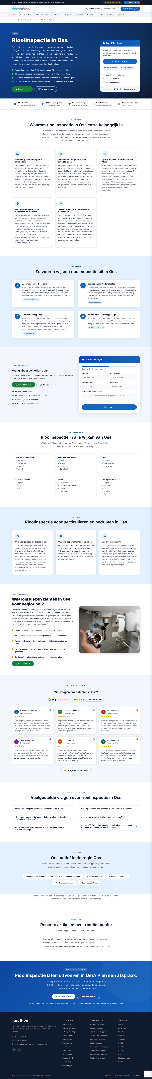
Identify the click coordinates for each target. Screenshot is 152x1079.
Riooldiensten (25, 15)
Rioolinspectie (34, 20)
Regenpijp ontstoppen (98, 1050)
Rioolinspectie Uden (119, 876)
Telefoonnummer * (88, 382)
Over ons (79, 15)
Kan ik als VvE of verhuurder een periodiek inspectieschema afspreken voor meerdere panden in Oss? (106, 826)
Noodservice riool (68, 1058)
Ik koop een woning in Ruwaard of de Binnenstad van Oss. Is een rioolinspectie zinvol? (40, 818)
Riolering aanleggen (69, 1028)
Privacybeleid (108, 1076)
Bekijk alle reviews (94, 700)
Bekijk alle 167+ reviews (78, 770)
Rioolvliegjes (66, 1050)
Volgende (108, 407)
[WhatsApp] (14, 1050)
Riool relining (66, 1062)
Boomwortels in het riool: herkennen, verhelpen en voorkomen (69, 939)
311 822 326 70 (133, 2)
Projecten (68, 15)
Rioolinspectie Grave (90, 883)
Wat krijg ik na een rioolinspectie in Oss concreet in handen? (106, 809)
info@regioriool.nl (58, 2)
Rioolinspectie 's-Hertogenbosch (40, 876)
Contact (121, 15)
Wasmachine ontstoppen (99, 1054)
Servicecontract (110, 9)
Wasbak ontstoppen (97, 1039)
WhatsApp (47, 385)
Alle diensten (122, 1028)
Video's (100, 15)
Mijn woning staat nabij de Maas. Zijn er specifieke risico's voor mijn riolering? (39, 828)
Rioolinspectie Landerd (65, 883)
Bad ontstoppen (96, 1043)
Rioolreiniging (67, 1043)
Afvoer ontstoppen (97, 1024)
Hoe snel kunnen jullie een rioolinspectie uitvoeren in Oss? (39, 809)
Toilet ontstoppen (96, 1028)
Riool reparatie (67, 1036)
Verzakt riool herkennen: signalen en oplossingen (63, 943)
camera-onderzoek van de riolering (64, 896)
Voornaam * (86, 373)
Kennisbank (122, 1047)
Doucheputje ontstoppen (99, 1036)
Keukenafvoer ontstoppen (99, 1047)
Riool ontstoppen (68, 1024)
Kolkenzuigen (67, 1066)
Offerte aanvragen (130, 9)
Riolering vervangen (69, 1032)
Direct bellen (23, 89)
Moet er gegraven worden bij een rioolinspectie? (101, 817)
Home (14, 15)
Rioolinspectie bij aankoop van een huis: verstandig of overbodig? (70, 946)
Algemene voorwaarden (122, 1076)
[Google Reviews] (19, 1050)
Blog (119, 1054)
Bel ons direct (24, 664)
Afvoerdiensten (42, 15)
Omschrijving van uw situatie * (92, 391)
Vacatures (110, 15)
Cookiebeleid (136, 1076)
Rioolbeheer (66, 1047)
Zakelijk (56, 15)
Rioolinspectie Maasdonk (71, 876)
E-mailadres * (115, 382)
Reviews (90, 15)
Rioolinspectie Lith (95, 876)
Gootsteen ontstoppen (98, 1032)
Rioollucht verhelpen (97, 1058)
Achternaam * (115, 373)
